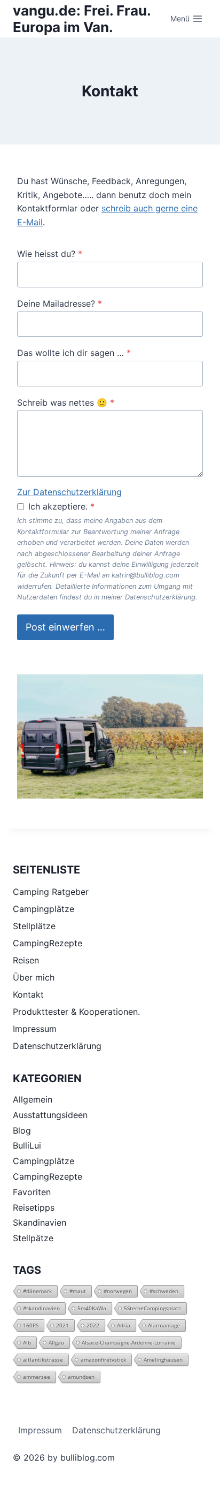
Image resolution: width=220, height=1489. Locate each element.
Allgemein (32, 1099)
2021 (62, 1325)
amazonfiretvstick (103, 1359)
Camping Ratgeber (51, 891)
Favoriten (32, 1192)
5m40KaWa (91, 1308)
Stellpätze (33, 1238)
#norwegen (118, 1291)
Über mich (33, 977)
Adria (123, 1325)
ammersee (36, 1376)
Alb (27, 1342)
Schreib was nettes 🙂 (65, 402)
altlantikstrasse (43, 1359)
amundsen (81, 1376)
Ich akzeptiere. (61, 506)
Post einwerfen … (65, 627)
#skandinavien (41, 1308)
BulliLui (27, 1145)
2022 (93, 1325)
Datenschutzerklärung (57, 1045)
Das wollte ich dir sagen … (74, 352)
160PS (30, 1325)
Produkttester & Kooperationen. (76, 1011)
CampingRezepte (47, 943)
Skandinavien (39, 1222)
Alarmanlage (164, 1325)
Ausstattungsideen (50, 1115)
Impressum (35, 1028)
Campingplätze (43, 908)
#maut (77, 1291)
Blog (22, 1130)
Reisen (26, 960)
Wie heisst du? (49, 253)
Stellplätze (34, 926)
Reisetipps (33, 1207)
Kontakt (28, 994)
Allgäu (56, 1342)
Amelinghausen (163, 1359)
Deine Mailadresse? (59, 303)
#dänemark (37, 1291)
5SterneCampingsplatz (152, 1308)
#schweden (164, 1291)
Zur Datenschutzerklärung (69, 492)
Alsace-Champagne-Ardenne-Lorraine (129, 1342)
